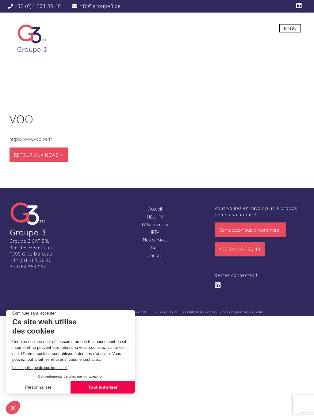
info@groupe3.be (99, 6)
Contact (155, 255)
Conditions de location (200, 312)
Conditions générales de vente (241, 312)
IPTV (155, 232)
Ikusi (155, 247)
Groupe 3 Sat (28, 219)
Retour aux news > (38, 155)
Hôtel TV (155, 217)
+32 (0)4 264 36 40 (37, 6)
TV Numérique (155, 224)
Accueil (155, 209)
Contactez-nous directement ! (250, 230)
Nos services (155, 240)
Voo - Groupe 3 (31, 38)
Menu (290, 28)
